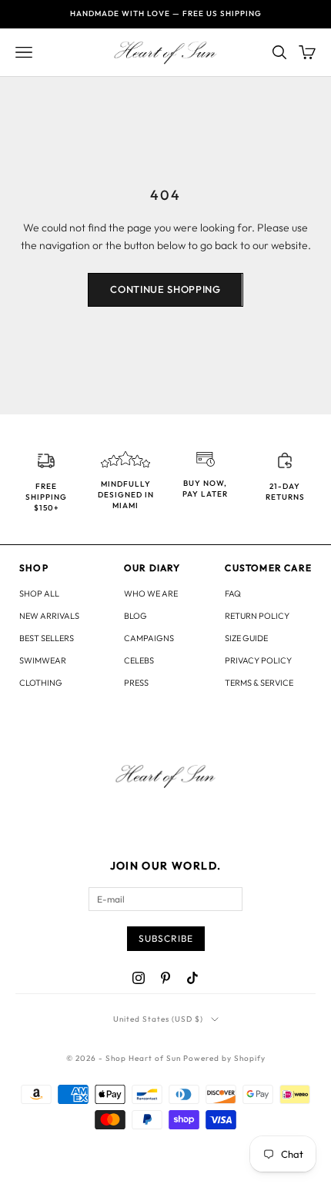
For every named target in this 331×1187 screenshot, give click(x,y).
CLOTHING (40, 682)
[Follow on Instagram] (138, 978)
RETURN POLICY (257, 615)
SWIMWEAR (42, 660)
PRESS (136, 682)
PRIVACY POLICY (258, 660)
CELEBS (139, 660)
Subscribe (166, 938)
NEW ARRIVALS (49, 615)
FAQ (233, 593)
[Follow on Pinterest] (165, 978)
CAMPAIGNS (149, 638)
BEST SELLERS (46, 638)
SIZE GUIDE (246, 638)
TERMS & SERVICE (259, 682)
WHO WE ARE (151, 593)
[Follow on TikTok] (192, 978)
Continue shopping (165, 289)
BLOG (135, 615)
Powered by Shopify (224, 1058)
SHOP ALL (39, 593)
